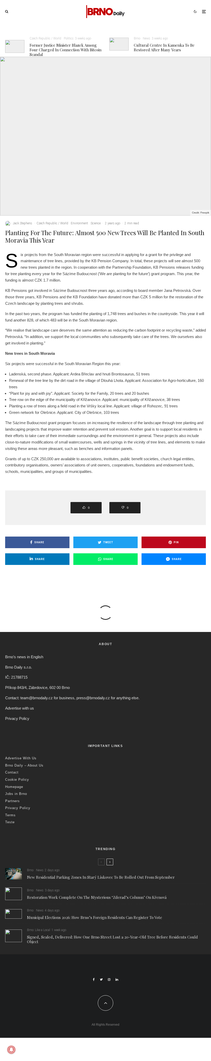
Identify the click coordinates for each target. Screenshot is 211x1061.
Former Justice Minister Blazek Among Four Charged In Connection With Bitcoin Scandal (65, 50)
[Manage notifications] (11, 1050)
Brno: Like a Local (38, 930)
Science (96, 223)
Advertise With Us (21, 758)
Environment (79, 223)
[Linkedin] (117, 979)
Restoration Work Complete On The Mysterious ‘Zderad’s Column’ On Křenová (96, 897)
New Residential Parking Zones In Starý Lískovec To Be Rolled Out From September (101, 877)
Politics (69, 38)
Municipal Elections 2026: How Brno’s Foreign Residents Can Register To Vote (94, 917)
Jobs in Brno (16, 794)
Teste (10, 822)
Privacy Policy (17, 718)
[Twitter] (101, 979)
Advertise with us (19, 708)
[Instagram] (109, 979)
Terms (10, 815)
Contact (12, 772)
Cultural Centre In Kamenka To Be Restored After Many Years (164, 47)
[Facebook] (93, 979)
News (146, 38)
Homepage (14, 787)
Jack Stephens (22, 223)
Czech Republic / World (45, 38)
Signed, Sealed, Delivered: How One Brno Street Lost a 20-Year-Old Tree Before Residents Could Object (112, 939)
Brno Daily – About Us (24, 765)
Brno (137, 38)
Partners (12, 801)
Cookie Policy (17, 780)
